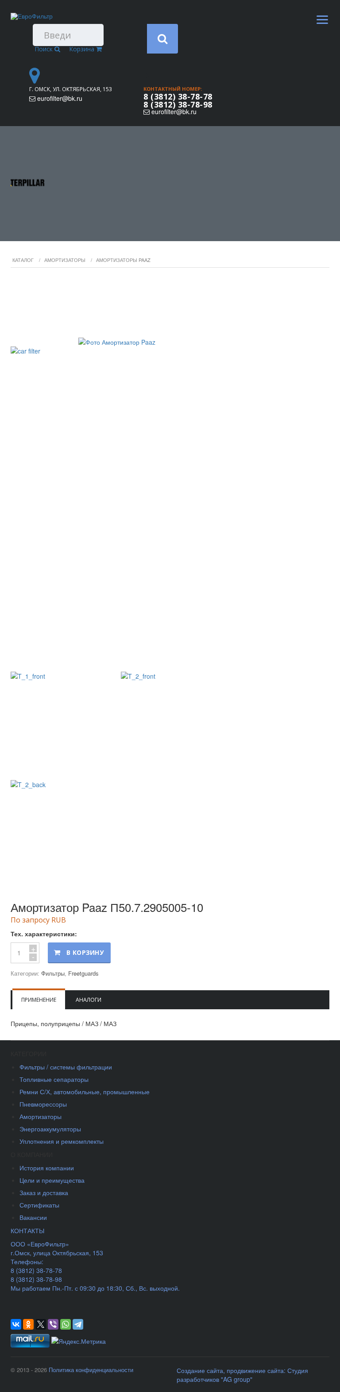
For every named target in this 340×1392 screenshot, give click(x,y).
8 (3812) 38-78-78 (177, 96)
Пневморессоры (43, 1104)
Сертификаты (39, 1204)
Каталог (23, 259)
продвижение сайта (255, 1370)
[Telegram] (78, 1324)
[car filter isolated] (170, 471)
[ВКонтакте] (16, 1324)
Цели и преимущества (52, 1180)
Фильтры (53, 973)
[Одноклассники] (28, 1324)
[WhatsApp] (65, 1324)
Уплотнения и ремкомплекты (61, 1141)
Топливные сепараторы (54, 1079)
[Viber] (53, 1324)
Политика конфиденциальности (91, 1369)
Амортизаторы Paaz (123, 259)
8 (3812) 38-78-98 (177, 104)
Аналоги (88, 1000)
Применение (38, 1000)
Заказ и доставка (43, 1192)
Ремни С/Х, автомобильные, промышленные (84, 1091)
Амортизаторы (64, 259)
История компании (46, 1167)
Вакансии (33, 1217)
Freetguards (83, 973)
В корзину (85, 952)
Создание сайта (200, 1370)
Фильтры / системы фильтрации (65, 1066)
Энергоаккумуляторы (50, 1128)
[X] (40, 1324)
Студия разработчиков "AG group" (242, 1375)
